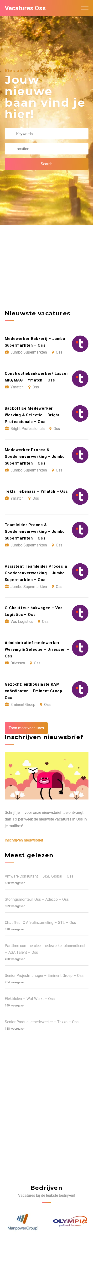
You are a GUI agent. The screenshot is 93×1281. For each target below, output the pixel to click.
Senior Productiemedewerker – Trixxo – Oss (41, 1022)
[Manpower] (71, 1222)
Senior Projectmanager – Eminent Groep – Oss (44, 975)
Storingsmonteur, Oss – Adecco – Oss (37, 899)
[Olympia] (23, 1222)
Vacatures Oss (25, 8)
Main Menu (84, 8)
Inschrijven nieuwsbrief (24, 840)
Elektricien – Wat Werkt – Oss (30, 998)
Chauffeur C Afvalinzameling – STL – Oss (40, 922)
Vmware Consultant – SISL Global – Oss (39, 876)
